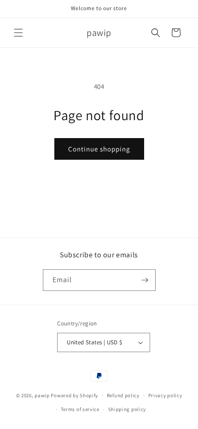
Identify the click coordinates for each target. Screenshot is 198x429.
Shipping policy (127, 409)
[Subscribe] (145, 280)
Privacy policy (165, 395)
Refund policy (123, 395)
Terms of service (80, 409)
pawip (42, 395)
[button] (18, 33)
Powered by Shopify (74, 395)
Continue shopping (99, 149)
